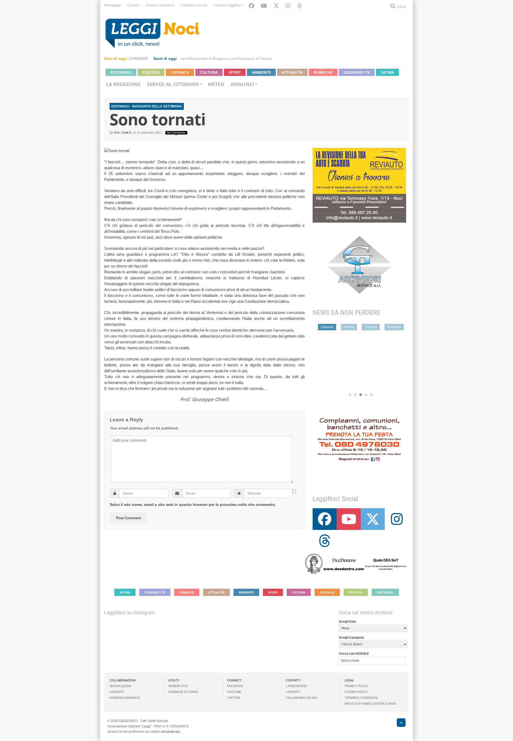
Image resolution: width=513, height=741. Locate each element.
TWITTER (233, 697)
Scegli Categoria (351, 637)
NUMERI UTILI (178, 686)
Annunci (242, 84)
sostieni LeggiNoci (228, 5)
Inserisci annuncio (160, 5)
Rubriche (323, 72)
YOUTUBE (234, 691)
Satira (387, 72)
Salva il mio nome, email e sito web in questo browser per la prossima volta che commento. (193, 504)
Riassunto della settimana (157, 106)
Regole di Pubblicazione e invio (370, 703)
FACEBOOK (235, 686)
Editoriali (120, 72)
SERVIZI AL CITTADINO (173, 84)
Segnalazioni (120, 686)
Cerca (400, 7)
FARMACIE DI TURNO (183, 691)
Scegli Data (347, 621)
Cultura (209, 72)
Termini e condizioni (361, 697)
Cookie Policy (356, 691)
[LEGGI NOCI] (398, 723)
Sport (235, 72)
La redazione (123, 84)
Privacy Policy (356, 686)
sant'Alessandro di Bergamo (204, 58)
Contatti (133, 5)
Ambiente (261, 72)
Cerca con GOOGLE (354, 653)
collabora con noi (194, 5)
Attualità (292, 72)
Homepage (112, 5)
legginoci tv (357, 72)
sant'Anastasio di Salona (251, 58)
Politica (151, 72)
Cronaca (180, 72)
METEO (216, 84)
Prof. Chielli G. (123, 132)
